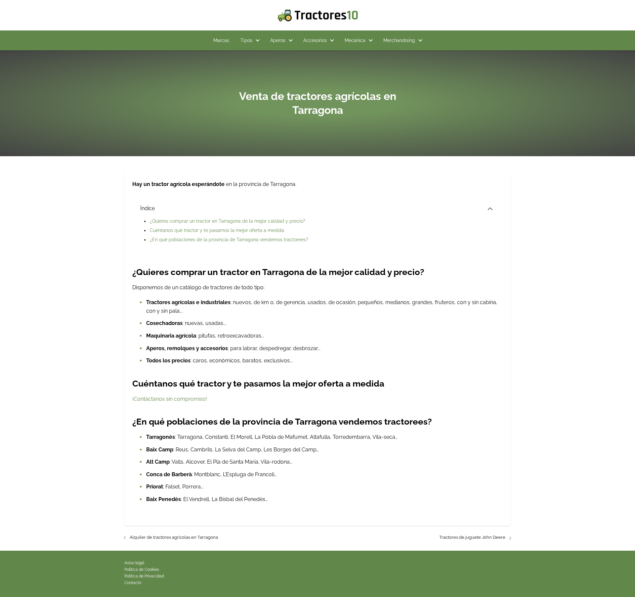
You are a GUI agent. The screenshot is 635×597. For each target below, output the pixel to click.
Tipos (246, 40)
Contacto (132, 582)
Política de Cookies (141, 569)
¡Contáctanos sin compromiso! (169, 399)
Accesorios (315, 40)
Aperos (277, 40)
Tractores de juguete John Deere (472, 537)
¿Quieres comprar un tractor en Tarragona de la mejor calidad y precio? (227, 221)
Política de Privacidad (144, 576)
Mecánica (355, 40)
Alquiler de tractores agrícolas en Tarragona (174, 537)
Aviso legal (134, 563)
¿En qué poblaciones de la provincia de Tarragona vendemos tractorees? (229, 239)
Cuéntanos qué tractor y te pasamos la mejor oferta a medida (217, 230)
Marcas (221, 40)
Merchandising (399, 40)
